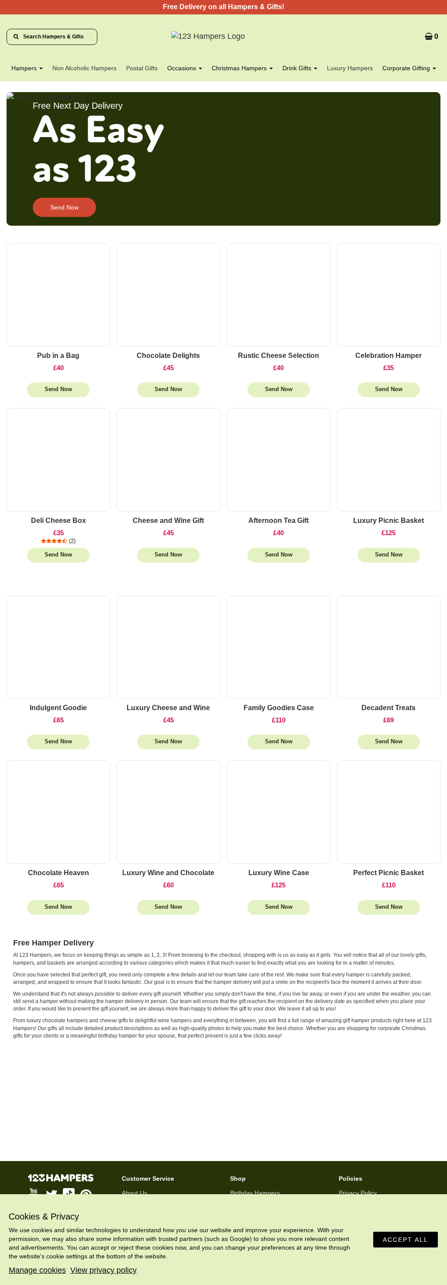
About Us (134, 1192)
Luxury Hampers (350, 68)
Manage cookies (37, 1270)
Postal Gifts (142, 68)
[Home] (223, 36)
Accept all (405, 1239)
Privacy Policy (358, 1192)
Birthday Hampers (255, 1192)
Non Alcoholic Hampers (84, 68)
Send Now (64, 207)
